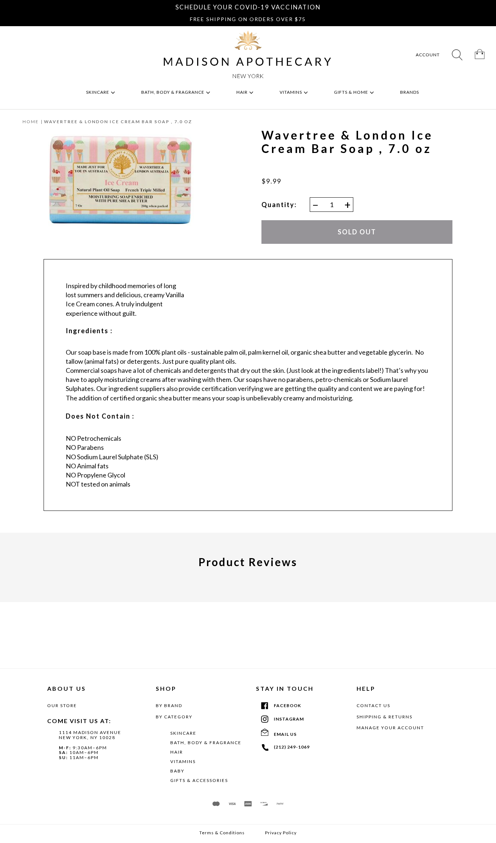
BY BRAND (169, 705)
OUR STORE (62, 705)
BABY (177, 771)
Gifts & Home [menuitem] (351, 92)
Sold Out (357, 232)
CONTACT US (373, 705)
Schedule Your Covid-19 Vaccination (248, 7)
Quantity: (279, 205)
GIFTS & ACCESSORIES (199, 780)
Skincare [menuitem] (98, 92)
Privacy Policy (281, 832)
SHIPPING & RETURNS (384, 716)
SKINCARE (183, 733)
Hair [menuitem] (242, 92)
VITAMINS (183, 761)
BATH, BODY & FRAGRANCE (205, 742)
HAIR (176, 752)
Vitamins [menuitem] (291, 92)
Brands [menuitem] (410, 92)
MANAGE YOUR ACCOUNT (390, 727)
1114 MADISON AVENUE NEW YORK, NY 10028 (90, 735)
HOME (31, 121)
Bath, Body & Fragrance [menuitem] (173, 92)
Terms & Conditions (222, 832)
